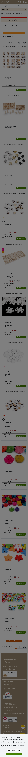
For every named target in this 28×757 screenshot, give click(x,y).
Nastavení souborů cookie (14, 750)
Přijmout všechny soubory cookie (14, 754)
